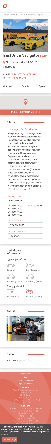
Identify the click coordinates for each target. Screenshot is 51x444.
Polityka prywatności (26, 380)
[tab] (8, 86)
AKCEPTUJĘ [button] (8, 440)
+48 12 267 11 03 (25, 397)
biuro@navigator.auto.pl (23, 74)
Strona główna (9, 15)
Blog (25, 377)
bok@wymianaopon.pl (26, 414)
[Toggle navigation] (45, 6)
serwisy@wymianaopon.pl (25, 423)
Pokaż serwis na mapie (24, 112)
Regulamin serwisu (25, 384)
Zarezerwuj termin (25, 374)
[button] (25, 102)
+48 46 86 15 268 (17, 77)
